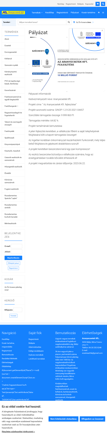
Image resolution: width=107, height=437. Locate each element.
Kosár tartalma (88, 12)
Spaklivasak (9, 138)
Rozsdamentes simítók (11, 206)
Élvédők (8, 173)
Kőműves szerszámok (9, 181)
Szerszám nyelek (11, 65)
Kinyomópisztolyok (12, 144)
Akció (7, 39)
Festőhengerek (11, 106)
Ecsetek (8, 45)
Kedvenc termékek (36, 355)
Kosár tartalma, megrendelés (8, 345)
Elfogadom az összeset (92, 419)
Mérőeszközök (10, 223)
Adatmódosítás (35, 347)
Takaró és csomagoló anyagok (13, 123)
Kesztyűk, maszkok (12, 151)
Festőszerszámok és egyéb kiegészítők (13, 98)
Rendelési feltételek (9, 358)
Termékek (37, 12)
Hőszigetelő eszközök (13, 167)
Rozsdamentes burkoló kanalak (11, 215)
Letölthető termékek (37, 359)
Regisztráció (71, 4)
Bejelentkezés (13, 258)
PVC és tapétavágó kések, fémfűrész (12, 82)
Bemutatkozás (8, 355)
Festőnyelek (9, 131)
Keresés (13, 316)
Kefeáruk (8, 59)
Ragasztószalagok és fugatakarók (13, 114)
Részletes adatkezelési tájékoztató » (18, 431)
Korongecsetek (11, 52)
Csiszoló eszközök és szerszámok (13, 158)
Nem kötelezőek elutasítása (63, 419)
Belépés (80, 4)
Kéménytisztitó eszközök (11, 73)
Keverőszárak (10, 90)
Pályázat (75, 12)
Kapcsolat (89, 4)
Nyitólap (60, 4)
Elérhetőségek (7, 362)
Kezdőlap (49, 12)
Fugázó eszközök (12, 189)
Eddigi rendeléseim (36, 351)
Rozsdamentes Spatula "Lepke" (11, 196)
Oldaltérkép (6, 366)
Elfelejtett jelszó (13, 263)
